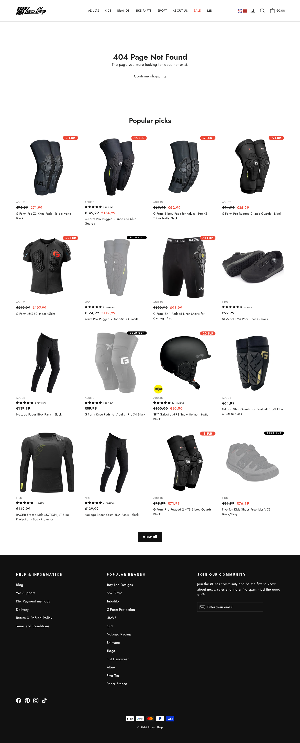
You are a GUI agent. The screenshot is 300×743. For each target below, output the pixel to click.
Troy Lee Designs (120, 584)
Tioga (111, 650)
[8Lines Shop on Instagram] (35, 700)
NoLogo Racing (119, 634)
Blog (19, 584)
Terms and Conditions (32, 626)
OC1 (110, 626)
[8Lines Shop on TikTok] (44, 700)
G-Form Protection (121, 609)
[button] (94, 206)
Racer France (117, 683)
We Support (25, 592)
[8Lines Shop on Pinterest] (27, 700)
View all (150, 536)
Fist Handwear (118, 659)
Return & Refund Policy (34, 617)
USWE (112, 617)
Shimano (113, 642)
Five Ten (113, 675)
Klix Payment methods (33, 601)
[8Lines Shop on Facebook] (18, 700)
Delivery (22, 609)
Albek (111, 667)
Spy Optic (114, 592)
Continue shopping (150, 76)
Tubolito (113, 601)
